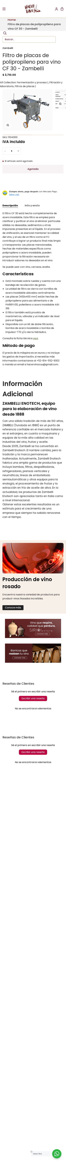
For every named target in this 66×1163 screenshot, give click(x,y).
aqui (35, 338)
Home (12, 20)
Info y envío (32, 205)
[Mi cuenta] (55, 9)
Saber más (14, 194)
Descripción (10, 205)
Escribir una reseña (33, 698)
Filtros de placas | (25, 86)
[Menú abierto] (4, 9)
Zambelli (7, 48)
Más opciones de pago (33, 187)
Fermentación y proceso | (32, 82)
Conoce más (13, 607)
